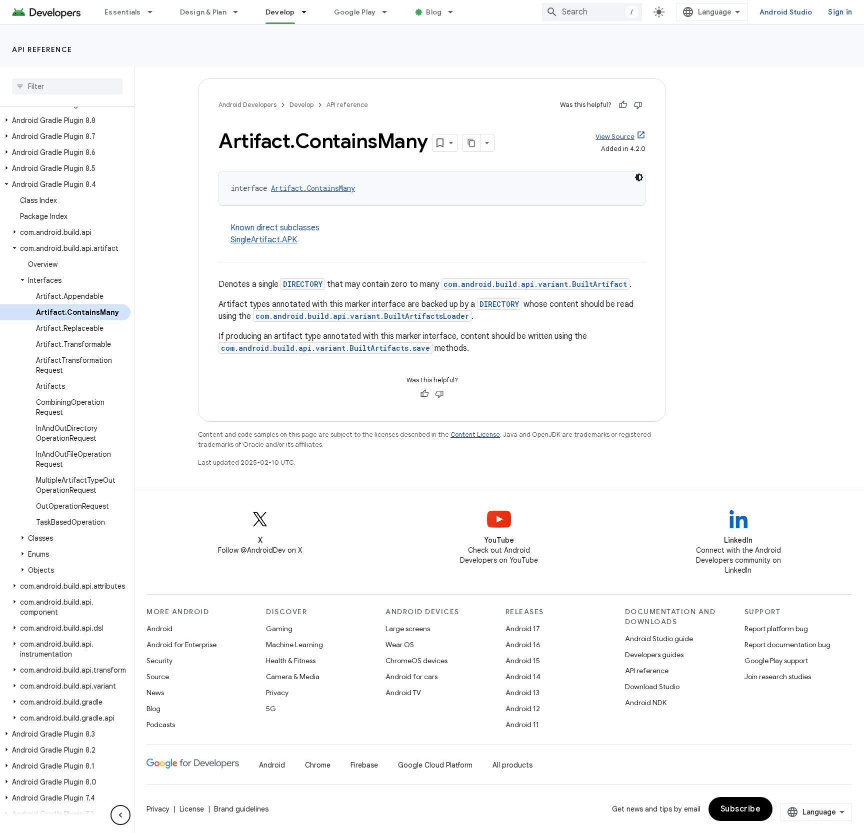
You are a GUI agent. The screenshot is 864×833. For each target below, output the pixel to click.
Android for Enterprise (181, 644)
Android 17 (523, 628)
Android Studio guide (659, 638)
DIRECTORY (302, 284)
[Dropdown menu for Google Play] (389, 12)
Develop (280, 11)
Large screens (408, 628)
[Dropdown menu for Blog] (455, 12)
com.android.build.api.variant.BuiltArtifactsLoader (362, 316)
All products (512, 765)
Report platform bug (776, 628)
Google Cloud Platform (435, 765)
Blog (434, 11)
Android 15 (523, 660)
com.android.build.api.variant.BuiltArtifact (535, 284)
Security (159, 660)
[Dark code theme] (639, 177)
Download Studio (652, 686)
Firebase (364, 765)
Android (159, 628)
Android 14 (523, 676)
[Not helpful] (638, 104)
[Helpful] (623, 104)
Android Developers (247, 104)
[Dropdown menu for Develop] (308, 12)
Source (157, 676)
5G (271, 708)
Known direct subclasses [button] (275, 234)
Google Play (355, 11)
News (155, 692)
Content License (475, 434)
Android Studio (786, 11)
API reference (42, 49)
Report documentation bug (787, 644)
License (192, 809)
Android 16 (523, 644)
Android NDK (645, 702)
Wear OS (400, 644)
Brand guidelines (241, 809)
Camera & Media (293, 676)
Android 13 (523, 692)
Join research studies (777, 676)
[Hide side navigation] (120, 815)
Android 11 (522, 724)
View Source (615, 136)
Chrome (317, 765)
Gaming (279, 628)
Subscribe (740, 809)
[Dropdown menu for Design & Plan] (240, 12)
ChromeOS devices (417, 660)
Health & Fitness (291, 660)
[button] (65, 120)
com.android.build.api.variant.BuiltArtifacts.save (325, 348)
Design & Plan (203, 11)
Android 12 (523, 708)
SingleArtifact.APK (263, 240)
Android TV (403, 692)
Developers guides (654, 654)
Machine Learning (294, 644)
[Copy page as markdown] (471, 142)
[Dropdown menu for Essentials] (154, 12)
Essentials (122, 11)
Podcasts (160, 724)
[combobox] (592, 12)
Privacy (277, 692)
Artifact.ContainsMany (313, 188)
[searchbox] (67, 86)
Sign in (840, 11)
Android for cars (412, 676)
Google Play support (776, 660)
